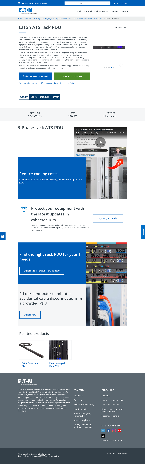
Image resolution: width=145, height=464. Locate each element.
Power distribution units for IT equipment (89, 19)
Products (28, 19)
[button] (41, 271)
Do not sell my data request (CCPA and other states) (38, 456)
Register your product (108, 218)
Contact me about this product (35, 76)
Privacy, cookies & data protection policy (34, 454)
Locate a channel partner (72, 76)
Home (20, 19)
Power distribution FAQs (64, 83)
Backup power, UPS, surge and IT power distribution (52, 19)
